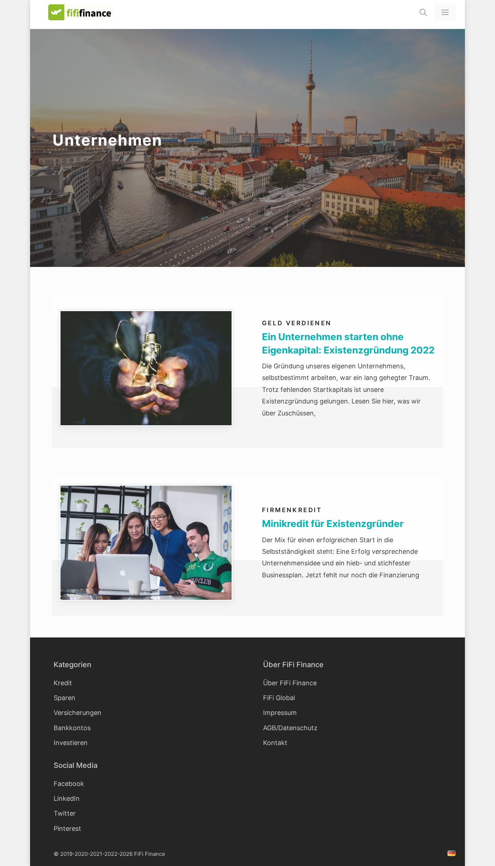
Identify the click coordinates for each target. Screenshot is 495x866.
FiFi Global (279, 698)
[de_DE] (452, 854)
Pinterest (67, 828)
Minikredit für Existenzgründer (333, 523)
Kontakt (275, 742)
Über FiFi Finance (290, 683)
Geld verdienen (297, 323)
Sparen (64, 698)
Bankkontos (72, 728)
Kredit (63, 683)
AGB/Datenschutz (290, 728)
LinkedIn (67, 798)
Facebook (69, 783)
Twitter (65, 813)
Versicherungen (77, 712)
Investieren (71, 742)
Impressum (280, 712)
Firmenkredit (292, 510)
